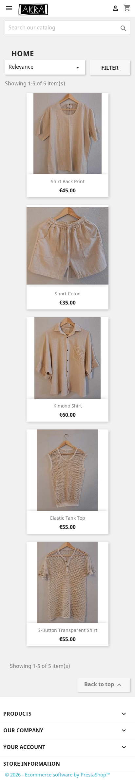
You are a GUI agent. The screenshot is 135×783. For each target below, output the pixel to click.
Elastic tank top (67, 518)
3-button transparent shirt (67, 630)
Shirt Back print (68, 181)
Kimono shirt (67, 406)
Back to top (103, 685)
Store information (31, 763)
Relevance (45, 67)
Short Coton (68, 293)
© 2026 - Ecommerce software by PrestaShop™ (57, 774)
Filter (110, 67)
